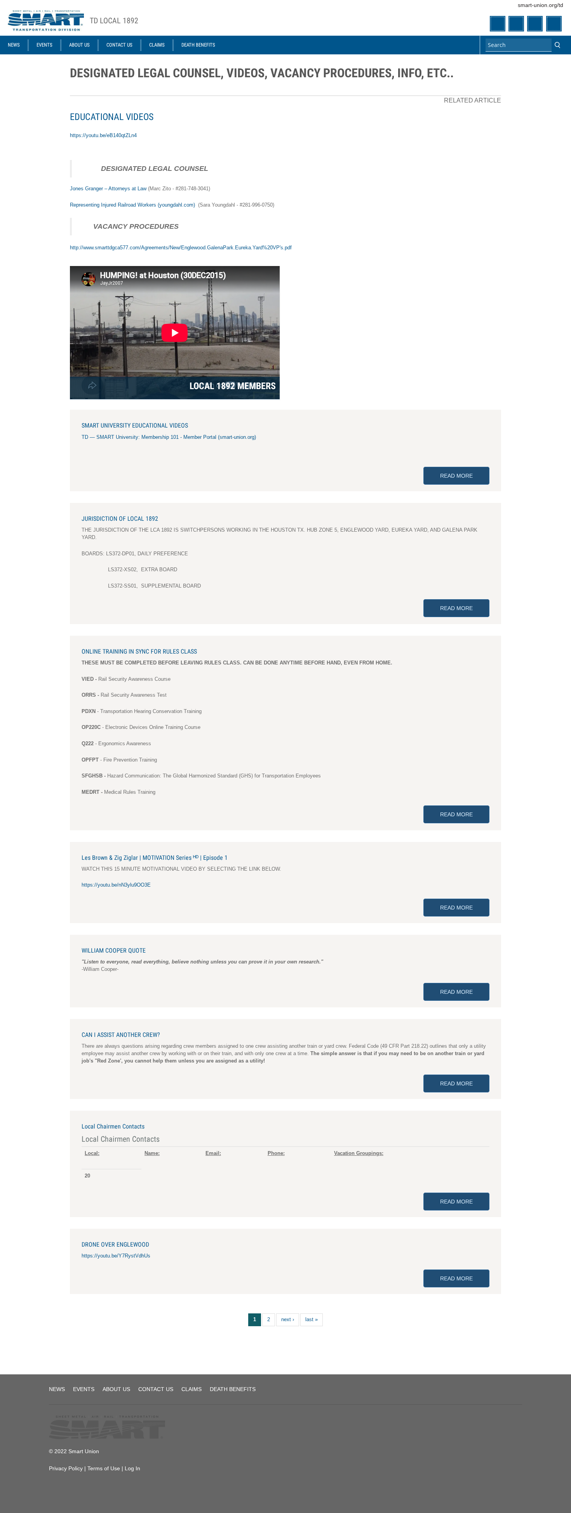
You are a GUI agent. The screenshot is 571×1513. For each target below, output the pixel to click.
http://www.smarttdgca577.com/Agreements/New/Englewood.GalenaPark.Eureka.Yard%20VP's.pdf (181, 247)
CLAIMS (157, 45)
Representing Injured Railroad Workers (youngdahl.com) (132, 205)
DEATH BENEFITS (198, 45)
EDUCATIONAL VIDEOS (111, 116)
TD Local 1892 (114, 20)
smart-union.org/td (540, 5)
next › (287, 1319)
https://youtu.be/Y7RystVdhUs (116, 1256)
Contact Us (119, 45)
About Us (79, 45)
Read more (464, 476)
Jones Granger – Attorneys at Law (108, 188)
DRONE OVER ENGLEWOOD (115, 1244)
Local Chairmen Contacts (113, 1126)
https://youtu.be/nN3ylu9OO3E (116, 885)
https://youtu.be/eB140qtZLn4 (103, 135)
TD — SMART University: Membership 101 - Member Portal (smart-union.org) (169, 437)
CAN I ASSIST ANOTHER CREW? (121, 1034)
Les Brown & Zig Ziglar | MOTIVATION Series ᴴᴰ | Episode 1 (155, 857)
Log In (132, 1468)
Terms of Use (103, 1468)
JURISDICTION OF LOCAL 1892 (120, 518)
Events (44, 45)
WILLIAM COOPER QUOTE (114, 950)
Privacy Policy (66, 1468)
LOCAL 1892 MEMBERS (233, 386)
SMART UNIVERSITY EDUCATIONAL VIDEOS (135, 425)
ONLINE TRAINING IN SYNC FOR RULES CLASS (139, 651)
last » (311, 1319)
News (14, 45)
